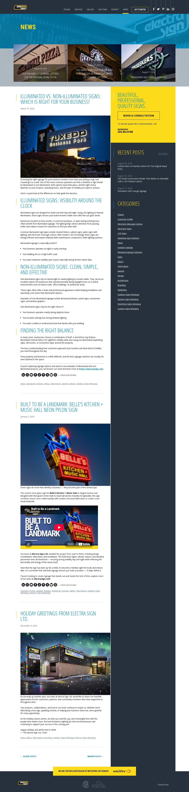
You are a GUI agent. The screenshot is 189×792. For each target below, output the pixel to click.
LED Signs (122, 233)
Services (78, 9)
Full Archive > (163, 153)
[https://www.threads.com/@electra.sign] (55, 375)
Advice (46, 383)
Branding (48, 737)
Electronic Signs (125, 228)
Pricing (67, 9)
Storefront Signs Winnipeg (129, 304)
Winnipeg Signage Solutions (130, 252)
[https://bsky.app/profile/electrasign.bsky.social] (51, 375)
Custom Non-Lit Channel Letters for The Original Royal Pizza (40, 73)
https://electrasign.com (91, 369)
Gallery (90, 9)
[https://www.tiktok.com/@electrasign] (39, 375)
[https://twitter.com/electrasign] (47, 375)
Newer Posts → (95, 756)
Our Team (102, 9)
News (125, 9)
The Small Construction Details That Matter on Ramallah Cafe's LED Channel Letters (94, 71)
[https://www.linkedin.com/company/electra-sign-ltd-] (23, 375)
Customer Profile (27, 591)
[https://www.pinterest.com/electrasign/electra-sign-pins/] (43, 375)
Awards (65, 383)
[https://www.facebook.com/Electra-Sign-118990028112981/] (35, 375)
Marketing (122, 290)
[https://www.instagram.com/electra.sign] (27, 375)
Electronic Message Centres (130, 224)
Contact (115, 9)
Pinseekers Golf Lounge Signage (148, 75)
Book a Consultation (138, 115)
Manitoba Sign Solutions (128, 238)
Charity (121, 214)
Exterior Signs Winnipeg (40, 592)
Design (72, 383)
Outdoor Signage (43, 591)
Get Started (140, 9)
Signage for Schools (34, 383)
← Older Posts (28, 756)
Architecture (123, 280)
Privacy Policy (163, 785)
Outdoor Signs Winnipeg (86, 383)
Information (56, 383)
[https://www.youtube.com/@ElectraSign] (31, 375)
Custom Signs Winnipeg (128, 308)
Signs (120, 257)
